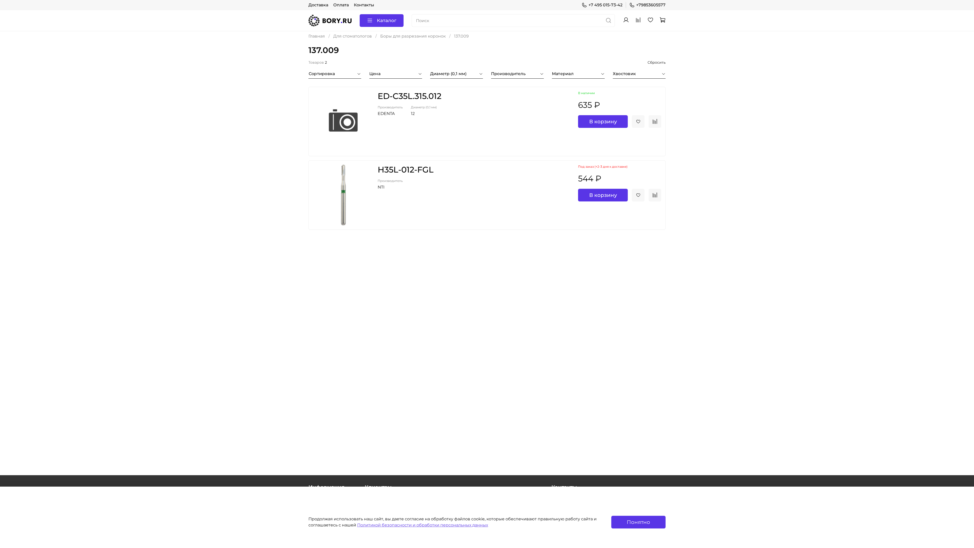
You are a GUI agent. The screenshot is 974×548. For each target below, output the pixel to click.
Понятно (638, 522)
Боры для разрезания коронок (413, 36)
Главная (316, 36)
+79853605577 (651, 5)
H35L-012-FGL (405, 170)
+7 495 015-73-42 (605, 5)
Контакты (364, 5)
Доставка (318, 5)
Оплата (341, 5)
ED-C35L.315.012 (409, 96)
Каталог (386, 20)
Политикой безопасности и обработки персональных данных (422, 525)
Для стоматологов (352, 36)
